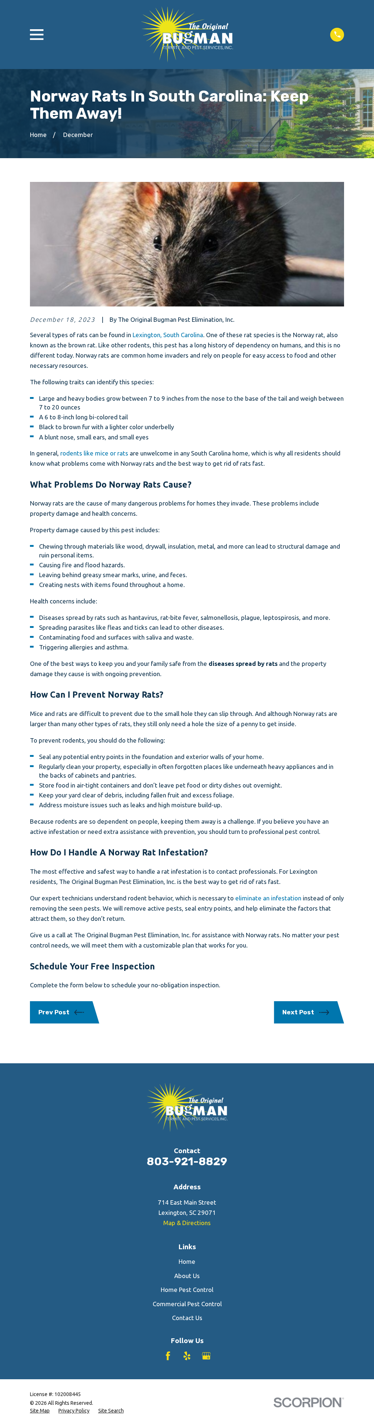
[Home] (187, 34)
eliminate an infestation (268, 898)
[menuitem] (40, 1411)
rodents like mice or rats (95, 453)
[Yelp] (187, 1355)
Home (187, 1261)
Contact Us (187, 1317)
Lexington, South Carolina (168, 334)
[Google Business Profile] (206, 1355)
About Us (187, 1275)
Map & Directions (187, 1222)
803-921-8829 (187, 1161)
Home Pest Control (187, 1289)
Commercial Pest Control (187, 1303)
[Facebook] (168, 1355)
